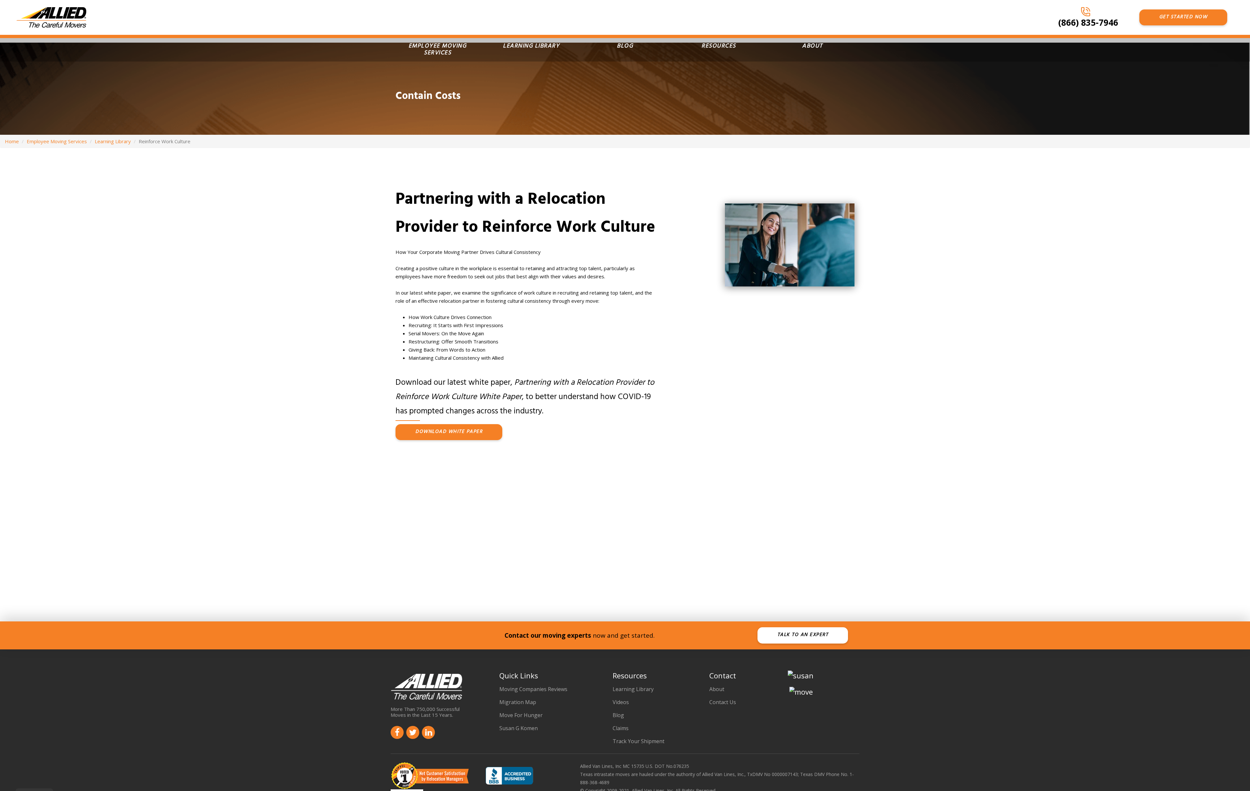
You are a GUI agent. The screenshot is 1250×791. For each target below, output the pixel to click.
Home (12, 141)
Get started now (1183, 17)
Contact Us (722, 702)
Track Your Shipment (638, 741)
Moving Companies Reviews (533, 689)
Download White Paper (448, 432)
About (812, 46)
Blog (625, 46)
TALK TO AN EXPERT (802, 635)
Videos (621, 702)
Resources (718, 46)
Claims (621, 728)
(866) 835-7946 (1088, 22)
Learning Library (531, 46)
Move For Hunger (521, 715)
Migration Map (517, 702)
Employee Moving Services (438, 50)
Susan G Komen (518, 728)
